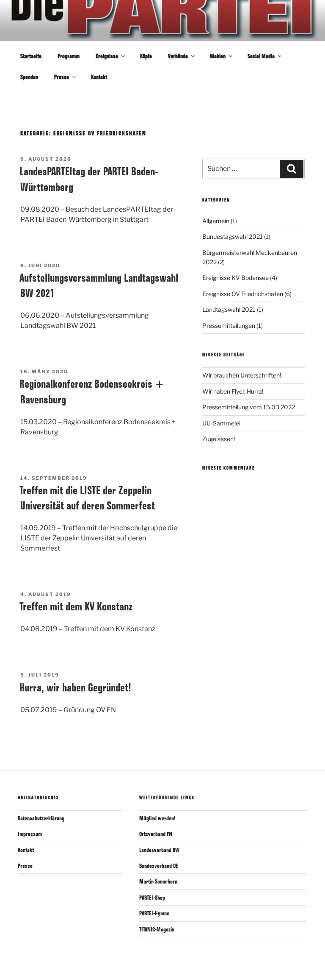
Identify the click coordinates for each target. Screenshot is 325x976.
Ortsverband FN (155, 834)
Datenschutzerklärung (41, 818)
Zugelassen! (218, 438)
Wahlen (218, 56)
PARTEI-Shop (152, 897)
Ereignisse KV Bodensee (235, 277)
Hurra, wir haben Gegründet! (75, 687)
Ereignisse (107, 56)
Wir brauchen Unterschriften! (241, 375)
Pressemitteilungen (228, 325)
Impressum (30, 834)
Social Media (261, 56)
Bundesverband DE (158, 865)
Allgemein (215, 220)
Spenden (29, 76)
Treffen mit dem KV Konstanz (75, 606)
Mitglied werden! (157, 818)
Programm (69, 56)
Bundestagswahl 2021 (232, 236)
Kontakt (99, 76)
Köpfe (146, 56)
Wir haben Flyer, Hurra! (232, 391)
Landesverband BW (159, 850)
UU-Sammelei (221, 423)
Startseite (30, 56)
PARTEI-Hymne (154, 913)
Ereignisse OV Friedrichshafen (242, 293)
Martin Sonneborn (158, 881)
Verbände (178, 56)
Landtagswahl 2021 (229, 309)
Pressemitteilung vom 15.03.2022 (248, 407)
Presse (61, 76)
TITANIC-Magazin (156, 929)
